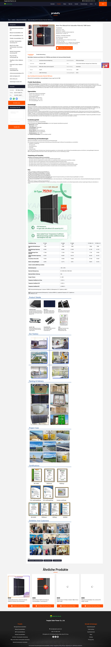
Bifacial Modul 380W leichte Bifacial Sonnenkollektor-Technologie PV (16, 600)
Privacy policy (91, 639)
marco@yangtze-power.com (89, 0)
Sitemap (91, 637)
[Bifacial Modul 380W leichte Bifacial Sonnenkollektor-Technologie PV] (19, 587)
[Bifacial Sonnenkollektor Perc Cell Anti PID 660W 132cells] (68, 587)
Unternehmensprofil (91, 626)
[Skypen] (11, 99)
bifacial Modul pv (47, 560)
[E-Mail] (17, 99)
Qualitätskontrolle (91, 631)
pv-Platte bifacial (57, 560)
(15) (16, 61)
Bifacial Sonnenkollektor (22, 19)
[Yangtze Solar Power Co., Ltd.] (8, 4)
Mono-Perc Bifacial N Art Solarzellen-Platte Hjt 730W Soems (92, 600)
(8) (14, 56)
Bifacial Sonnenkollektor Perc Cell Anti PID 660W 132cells (66, 600)
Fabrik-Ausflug (91, 629)
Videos (64, 3)
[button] (9, 589)
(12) (16, 38)
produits (13, 19)
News (91, 634)
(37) (16, 81)
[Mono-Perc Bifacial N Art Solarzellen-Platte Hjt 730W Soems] (43, 35)
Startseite (52, 3)
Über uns (70, 3)
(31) (13, 79)
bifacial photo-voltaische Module (35, 560)
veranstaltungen (84, 3)
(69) (16, 29)
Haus (9, 19)
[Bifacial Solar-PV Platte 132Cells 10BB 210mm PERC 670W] (43, 587)
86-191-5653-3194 (103, 0)
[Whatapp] (13, 98)
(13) (16, 42)
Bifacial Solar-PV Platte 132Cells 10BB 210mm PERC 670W (43, 600)
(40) (15, 52)
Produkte (59, 3)
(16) (16, 35)
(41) (15, 76)
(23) (16, 32)
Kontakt (76, 3)
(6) (14, 69)
